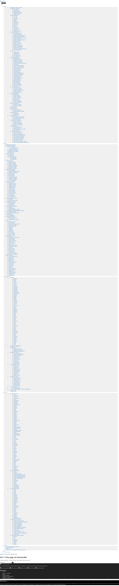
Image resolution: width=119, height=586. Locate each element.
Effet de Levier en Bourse (19, 66)
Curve (15, 322)
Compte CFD (11, 154)
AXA (15, 399)
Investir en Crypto (14, 346)
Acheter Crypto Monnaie (16, 345)
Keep (15, 343)
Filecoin (15, 299)
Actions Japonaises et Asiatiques (17, 535)
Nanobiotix (16, 460)
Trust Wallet (16, 381)
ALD (15, 440)
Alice (15, 344)
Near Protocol (16, 293)
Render (15, 298)
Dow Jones (16, 18)
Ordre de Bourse (17, 76)
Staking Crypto (14, 386)
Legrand (15, 415)
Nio (14, 537)
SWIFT (7, 548)
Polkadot (15, 290)
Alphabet (15, 495)
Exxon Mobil (16, 506)
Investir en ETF (17, 44)
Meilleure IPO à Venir (18, 47)
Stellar (15, 297)
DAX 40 (15, 17)
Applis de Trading (14, 148)
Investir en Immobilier (18, 46)
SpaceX (15, 516)
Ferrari (15, 482)
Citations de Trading (13, 179)
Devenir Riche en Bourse (19, 90)
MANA (15, 317)
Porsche (15, 481)
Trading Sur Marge (12, 183)
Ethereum (15, 278)
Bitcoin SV (16, 312)
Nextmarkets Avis (12, 271)
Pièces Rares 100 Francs (18, 139)
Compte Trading (9, 153)
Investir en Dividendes (18, 45)
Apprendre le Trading (10, 169)
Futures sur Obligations (13, 254)
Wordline (15, 469)
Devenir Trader (9, 160)
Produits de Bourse (17, 38)
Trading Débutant (12, 170)
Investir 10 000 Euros (18, 123)
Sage (15, 465)
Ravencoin (16, 331)
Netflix (15, 489)
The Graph (16, 305)
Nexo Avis (16, 373)
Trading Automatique (10, 216)
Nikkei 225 (16, 26)
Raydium (15, 321)
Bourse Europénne (14, 93)
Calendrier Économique (10, 144)
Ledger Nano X (17, 379)
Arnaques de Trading (13, 177)
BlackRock (16, 513)
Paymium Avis (16, 372)
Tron (14, 284)
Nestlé (15, 471)
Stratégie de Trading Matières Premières (16, 210)
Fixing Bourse (16, 130)
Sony (15, 538)
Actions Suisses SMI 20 (18, 478)
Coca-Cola (16, 498)
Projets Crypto (16, 356)
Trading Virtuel (12, 176)
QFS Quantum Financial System (12, 546)
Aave (15, 304)
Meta (15, 492)
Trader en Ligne (7, 552)
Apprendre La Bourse (18, 59)
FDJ (14, 453)
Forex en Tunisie (12, 235)
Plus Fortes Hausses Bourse (19, 116)
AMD (15, 504)
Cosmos (15, 300)
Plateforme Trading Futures (14, 237)
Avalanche (16, 287)
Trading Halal (11, 194)
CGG (15, 447)
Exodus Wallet (16, 383)
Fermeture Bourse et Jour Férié (20, 129)
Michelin (15, 418)
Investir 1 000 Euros (18, 122)
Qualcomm (16, 501)
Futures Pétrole (12, 248)
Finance (5, 545)
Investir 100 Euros (17, 121)
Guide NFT (13, 347)
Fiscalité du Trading (12, 164)
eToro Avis (11, 267)
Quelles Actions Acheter (16, 519)
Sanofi (15, 425)
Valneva (15, 468)
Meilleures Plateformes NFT (19, 351)
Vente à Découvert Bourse (19, 67)
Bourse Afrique (14, 112)
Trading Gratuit (12, 188)
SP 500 (15, 20)
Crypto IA (16, 360)
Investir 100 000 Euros (18, 124)
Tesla (15, 490)
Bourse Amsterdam (17, 102)
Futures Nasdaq (12, 239)
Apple (15, 491)
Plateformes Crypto (15, 364)
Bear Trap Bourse (17, 83)
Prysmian (15, 472)
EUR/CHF (11, 230)
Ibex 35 (15, 25)
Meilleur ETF (16, 52)
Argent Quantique (9, 547)
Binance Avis (16, 365)
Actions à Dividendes (18, 524)
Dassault (15, 407)
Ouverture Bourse (17, 128)
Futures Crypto (12, 249)
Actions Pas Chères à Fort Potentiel (20, 521)
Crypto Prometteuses (18, 353)
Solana (15, 280)
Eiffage (15, 448)
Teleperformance (17, 431)
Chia (14, 335)
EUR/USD (11, 227)
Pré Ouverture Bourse (18, 126)
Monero (15, 296)
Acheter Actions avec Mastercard (20, 533)
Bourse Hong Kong (17, 110)
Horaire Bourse (14, 125)
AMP (15, 323)
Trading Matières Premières (11, 206)
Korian (15, 457)
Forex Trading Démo (13, 225)
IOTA (15, 319)
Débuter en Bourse (17, 87)
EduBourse (2, 554)
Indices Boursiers (14, 15)
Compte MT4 (13, 158)
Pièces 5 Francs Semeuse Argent (20, 141)
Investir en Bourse (14, 32)
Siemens (15, 484)
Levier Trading (12, 189)
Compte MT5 (13, 159)
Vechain (15, 303)
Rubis (15, 463)
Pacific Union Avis (12, 268)
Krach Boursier (17, 71)
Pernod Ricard (16, 420)
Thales (15, 432)
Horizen (15, 341)
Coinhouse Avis (17, 371)
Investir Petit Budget (18, 34)
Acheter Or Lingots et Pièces (16, 131)
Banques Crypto (17, 363)
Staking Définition (17, 388)
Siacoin (15, 327)
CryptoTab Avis (17, 374)
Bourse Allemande (17, 96)
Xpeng (15, 544)
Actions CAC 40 (14, 393)
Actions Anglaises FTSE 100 (19, 477)
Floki (15, 306)
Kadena (15, 337)
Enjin (15, 330)
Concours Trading (12, 196)
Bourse (5, 6)
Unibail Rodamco (17, 434)
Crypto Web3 (16, 361)
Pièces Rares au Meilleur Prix (19, 134)
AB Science (16, 439)
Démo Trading (11, 173)
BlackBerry (16, 517)
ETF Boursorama (17, 56)
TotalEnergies (16, 433)
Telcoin (15, 340)
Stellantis (15, 429)
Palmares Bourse (14, 115)
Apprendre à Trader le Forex (14, 223)
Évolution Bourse (17, 119)
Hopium (15, 456)
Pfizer (15, 508)
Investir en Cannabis (18, 43)
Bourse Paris (16, 94)
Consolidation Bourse (18, 75)
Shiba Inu (15, 288)
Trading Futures (9, 236)
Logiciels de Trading (13, 149)
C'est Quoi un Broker (13, 256)
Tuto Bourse (16, 64)
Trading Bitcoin (12, 215)
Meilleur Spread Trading (13, 150)
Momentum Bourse (17, 80)
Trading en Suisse (12, 186)
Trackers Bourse (17, 53)
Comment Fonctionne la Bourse (20, 63)
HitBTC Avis (16, 375)
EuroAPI (15, 451)
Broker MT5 (11, 260)
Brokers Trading (9, 255)
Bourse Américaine (15, 103)
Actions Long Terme (18, 525)
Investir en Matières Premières (19, 39)
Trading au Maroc (12, 187)
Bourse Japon (13, 107)
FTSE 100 (16, 23)
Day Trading (11, 203)
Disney (15, 502)
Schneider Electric (17, 427)
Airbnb (15, 505)
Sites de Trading (12, 146)
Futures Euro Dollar (12, 253)
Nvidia (15, 494)
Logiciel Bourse (17, 14)
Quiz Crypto (13, 390)
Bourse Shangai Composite (19, 111)
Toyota (15, 543)
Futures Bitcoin (12, 250)
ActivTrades (11, 264)
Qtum (15, 328)
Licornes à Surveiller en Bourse (20, 48)
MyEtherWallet (17, 384)
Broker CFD (11, 258)
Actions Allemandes (18, 473)
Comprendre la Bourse (18, 62)
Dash (15, 324)
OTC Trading (11, 193)
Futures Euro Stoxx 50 (13, 245)
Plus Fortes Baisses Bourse (19, 117)
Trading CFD (11, 182)
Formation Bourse (14, 57)
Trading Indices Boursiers (11, 211)
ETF (12, 51)
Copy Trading (11, 218)
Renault (15, 422)
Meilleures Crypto (14, 352)
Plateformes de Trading (10, 145)
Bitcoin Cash (16, 292)
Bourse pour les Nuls (18, 61)
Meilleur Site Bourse (18, 13)
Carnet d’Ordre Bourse (18, 77)
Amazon (15, 496)
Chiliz (15, 318)
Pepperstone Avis (12, 269)
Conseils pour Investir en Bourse (20, 37)
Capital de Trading (12, 162)
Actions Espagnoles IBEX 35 (19, 476)
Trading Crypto (9, 213)
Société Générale (17, 428)
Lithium (15, 514)
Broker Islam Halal (12, 261)
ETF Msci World (17, 55)
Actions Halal (16, 534)
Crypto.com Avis (17, 369)
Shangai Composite (17, 30)
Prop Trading (11, 161)
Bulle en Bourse (17, 82)
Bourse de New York (18, 105)
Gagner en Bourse (17, 91)
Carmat (15, 446)
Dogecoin (15, 283)
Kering (15, 413)
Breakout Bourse (17, 81)
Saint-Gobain (16, 424)
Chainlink (15, 289)
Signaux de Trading (12, 217)
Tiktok (15, 542)
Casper (15, 338)
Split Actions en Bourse (18, 74)
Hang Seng (16, 29)
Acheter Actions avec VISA (19, 531)
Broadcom (16, 507)
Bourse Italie (16, 99)
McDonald (16, 499)
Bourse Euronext (17, 95)
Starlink (15, 515)
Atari (15, 510)
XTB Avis (11, 266)
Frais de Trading (12, 191)
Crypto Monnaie (7, 276)
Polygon (15, 294)
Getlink (15, 454)
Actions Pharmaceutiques (19, 528)
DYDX (15, 316)
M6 (14, 458)
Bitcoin (12, 277)
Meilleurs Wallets (14, 376)
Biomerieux (16, 444)
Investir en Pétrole (17, 40)
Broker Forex (11, 257)
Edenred (15, 408)
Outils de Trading (12, 163)
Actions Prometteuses (18, 523)
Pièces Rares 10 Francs (18, 140)
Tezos (15, 315)
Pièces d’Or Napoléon (18, 133)
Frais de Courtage (17, 69)
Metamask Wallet (17, 380)
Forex (7, 220)
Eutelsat (15, 452)
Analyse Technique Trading (11, 198)
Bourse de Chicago (17, 104)
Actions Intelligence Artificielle (20, 527)
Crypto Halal (16, 362)
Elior (15, 449)
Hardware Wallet (17, 377)
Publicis (15, 421)
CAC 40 (15, 16)
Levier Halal (11, 197)
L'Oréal (15, 414)
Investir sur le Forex (12, 226)
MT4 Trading (11, 152)
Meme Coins (13, 391)
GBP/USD (11, 229)
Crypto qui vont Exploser (19, 354)
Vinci (15, 437)
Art (4, 550)
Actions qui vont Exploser (19, 520)
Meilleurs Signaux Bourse (19, 36)
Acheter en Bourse (17, 72)
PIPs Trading (11, 231)
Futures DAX (11, 244)
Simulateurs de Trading (13, 151)
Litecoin (15, 295)
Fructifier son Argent (18, 92)
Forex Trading (11, 222)
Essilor (15, 410)
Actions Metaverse (17, 530)
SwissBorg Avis (17, 370)
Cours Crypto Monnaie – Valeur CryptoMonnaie (20, 389)
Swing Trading (12, 205)
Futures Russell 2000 (13, 246)
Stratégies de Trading (13, 172)
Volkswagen (16, 487)
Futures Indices (12, 238)
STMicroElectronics (18, 430)
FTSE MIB (16, 24)
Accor (15, 394)
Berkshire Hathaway (18, 518)
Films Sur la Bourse (17, 84)
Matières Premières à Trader (14, 209)
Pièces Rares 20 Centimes (19, 138)
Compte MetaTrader (13, 157)
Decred (15, 333)
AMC (15, 511)
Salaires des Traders (12, 167)
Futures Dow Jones (12, 240)
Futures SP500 (11, 241)
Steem (15, 342)
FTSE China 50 (17, 28)
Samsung (15, 540)
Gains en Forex (12, 232)
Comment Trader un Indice (14, 212)
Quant (15, 313)
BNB (15, 279)
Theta (15, 308)
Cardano (15, 286)
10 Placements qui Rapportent (19, 35)
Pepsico (15, 500)
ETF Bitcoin (16, 54)
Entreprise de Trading (13, 165)
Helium (15, 311)
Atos (14, 442)
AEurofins (16, 411)
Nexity (15, 461)
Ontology (15, 336)
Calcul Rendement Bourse (19, 73)
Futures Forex (11, 251)
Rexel (15, 462)
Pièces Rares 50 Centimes (19, 136)
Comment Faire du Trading (14, 171)
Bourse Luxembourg (18, 101)
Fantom (15, 307)
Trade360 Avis (11, 275)
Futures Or (11, 247)
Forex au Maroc (12, 234)
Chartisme (11, 199)
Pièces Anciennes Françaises (19, 135)
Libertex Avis (11, 274)
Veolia (15, 436)
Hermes (15, 412)
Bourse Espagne (17, 100)
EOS (15, 314)
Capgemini (16, 402)
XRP (15, 282)
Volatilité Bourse (17, 78)
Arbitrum (15, 302)
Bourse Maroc (16, 113)
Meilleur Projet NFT (18, 348)
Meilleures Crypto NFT (18, 350)
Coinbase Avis (16, 366)
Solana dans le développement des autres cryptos (15, 549)
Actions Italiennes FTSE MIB (19, 475)
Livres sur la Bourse (18, 85)
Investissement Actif (18, 49)
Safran (15, 423)
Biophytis (15, 443)
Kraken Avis (16, 367)
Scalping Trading (12, 202)
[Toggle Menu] (1, 4)
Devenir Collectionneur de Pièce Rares (21, 142)
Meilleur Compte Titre (15, 8)
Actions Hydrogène (17, 526)
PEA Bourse (16, 9)
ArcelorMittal (16, 398)
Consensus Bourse (17, 68)
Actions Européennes (15, 470)
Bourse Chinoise (14, 109)
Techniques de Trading (10, 201)
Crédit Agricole (17, 404)
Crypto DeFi (16, 357)
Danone (15, 405)
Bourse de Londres (17, 97)
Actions (5, 392)
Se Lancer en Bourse (18, 88)
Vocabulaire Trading (13, 178)
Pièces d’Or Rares (17, 132)
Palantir (15, 509)
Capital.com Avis (12, 273)
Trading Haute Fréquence (14, 219)
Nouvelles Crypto (17, 355)
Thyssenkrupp (16, 486)
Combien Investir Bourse (16, 120)
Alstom (15, 441)
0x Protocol (16, 325)
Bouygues (16, 401)
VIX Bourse (16, 22)
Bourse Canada (14, 106)
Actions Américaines (15, 488)
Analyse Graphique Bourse (19, 65)
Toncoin (15, 285)
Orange (15, 419)
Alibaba (15, 536)
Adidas (15, 479)
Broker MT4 (11, 259)
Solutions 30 (16, 466)
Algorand (15, 309)
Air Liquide (16, 395)
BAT (15, 326)
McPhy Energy (17, 459)
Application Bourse (17, 11)
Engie (15, 409)
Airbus (15, 396)
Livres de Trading (12, 180)
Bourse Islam (16, 114)
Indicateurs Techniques (13, 200)
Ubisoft (15, 467)
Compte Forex (11, 155)
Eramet (15, 450)
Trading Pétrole (12, 208)
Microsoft (15, 497)
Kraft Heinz (16, 480)
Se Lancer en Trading (10, 181)
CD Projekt (16, 485)
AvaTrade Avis (12, 263)
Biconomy (16, 332)
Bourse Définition (17, 58)
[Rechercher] (13, 562)
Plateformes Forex (12, 221)
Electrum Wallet (17, 385)
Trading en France (12, 184)
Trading (5, 143)
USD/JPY (11, 228)
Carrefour (15, 403)
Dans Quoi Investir (17, 33)
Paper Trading (11, 174)
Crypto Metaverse (17, 359)
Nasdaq (15, 19)
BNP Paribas (16, 400)
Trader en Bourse (12, 190)
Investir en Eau (17, 42)
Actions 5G (16, 529)
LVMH (15, 417)
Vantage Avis (11, 265)
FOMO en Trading (12, 192)
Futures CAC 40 (12, 242)
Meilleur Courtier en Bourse (16, 7)
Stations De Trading (12, 168)
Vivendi (15, 438)
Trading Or (11, 207)
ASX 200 (15, 27)
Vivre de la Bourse (14, 86)
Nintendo (15, 539)
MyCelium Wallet (17, 382)
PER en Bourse (17, 10)
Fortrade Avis (11, 270)
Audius (15, 334)
